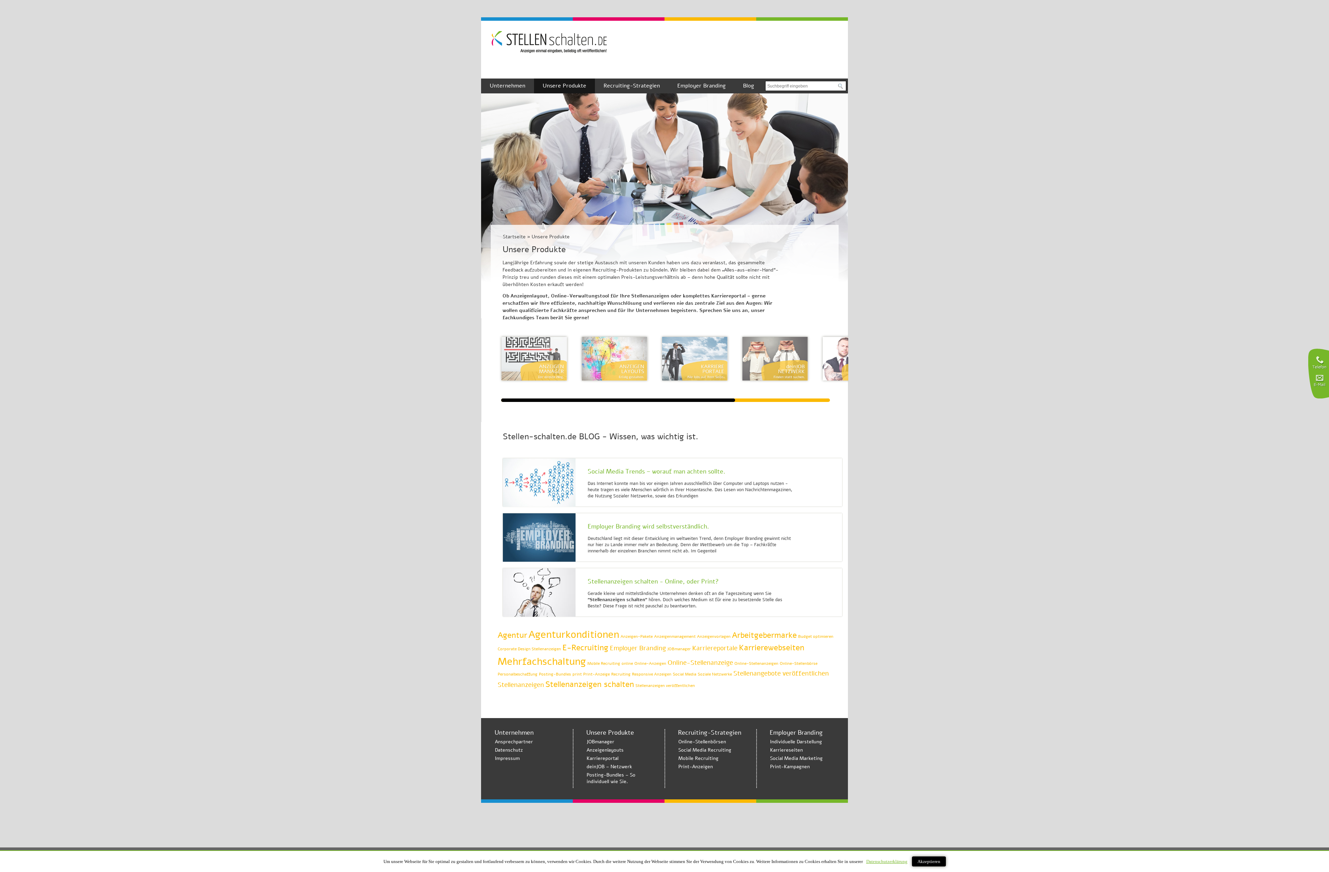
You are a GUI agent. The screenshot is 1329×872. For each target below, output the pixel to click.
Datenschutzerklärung (886, 861)
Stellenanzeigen (521, 684)
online (627, 663)
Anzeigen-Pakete (637, 636)
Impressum (507, 758)
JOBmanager (679, 649)
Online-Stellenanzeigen (756, 663)
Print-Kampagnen (790, 766)
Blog (748, 86)
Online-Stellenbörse (798, 663)
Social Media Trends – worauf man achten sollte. (656, 471)
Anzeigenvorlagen (714, 636)
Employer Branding (701, 86)
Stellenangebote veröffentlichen (781, 673)
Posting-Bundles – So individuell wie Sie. (611, 778)
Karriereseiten (786, 750)
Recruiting (621, 674)
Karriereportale (715, 648)
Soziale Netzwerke (715, 674)
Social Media (684, 674)
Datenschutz (509, 750)
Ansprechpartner (514, 741)
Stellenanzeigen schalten (589, 684)
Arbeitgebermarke (764, 635)
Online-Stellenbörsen (702, 741)
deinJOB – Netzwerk (609, 766)
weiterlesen (815, 491)
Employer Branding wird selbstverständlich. (648, 526)
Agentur (512, 635)
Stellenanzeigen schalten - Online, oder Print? (653, 581)
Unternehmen (507, 86)
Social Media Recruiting (704, 750)
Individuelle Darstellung (796, 741)
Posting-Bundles (555, 674)
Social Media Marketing (796, 758)
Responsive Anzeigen (651, 674)
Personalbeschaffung (517, 674)
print (577, 674)
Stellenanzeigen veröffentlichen (665, 685)
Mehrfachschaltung (542, 661)
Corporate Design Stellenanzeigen (529, 649)
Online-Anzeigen (650, 663)
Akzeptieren (928, 861)
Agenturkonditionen (573, 634)
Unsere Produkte (564, 86)
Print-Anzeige (596, 674)
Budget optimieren (815, 636)
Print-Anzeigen (695, 766)
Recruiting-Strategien (632, 86)
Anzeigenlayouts (605, 750)
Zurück (808, 243)
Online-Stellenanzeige (700, 662)
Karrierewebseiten (771, 647)
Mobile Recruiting (603, 663)
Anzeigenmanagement (675, 636)
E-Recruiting (585, 647)
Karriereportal (602, 758)
